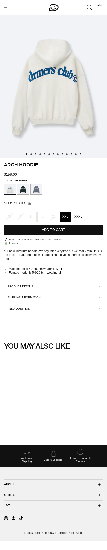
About (9, 484)
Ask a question (19, 308)
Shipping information (24, 297)
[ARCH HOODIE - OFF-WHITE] (9, 429)
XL (54, 216)
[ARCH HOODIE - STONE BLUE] (19, 429)
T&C (7, 505)
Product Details (20, 286)
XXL (65, 216)
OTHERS (9, 495)
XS (9, 216)
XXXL (78, 216)
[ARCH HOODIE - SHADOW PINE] (14, 429)
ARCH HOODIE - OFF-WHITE (23, 419)
